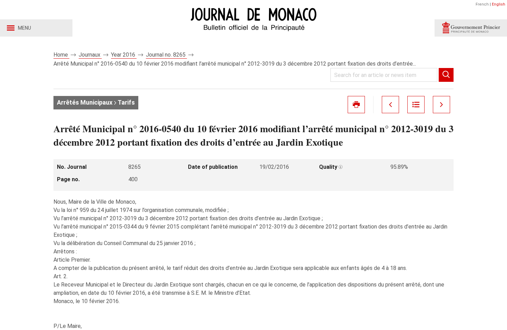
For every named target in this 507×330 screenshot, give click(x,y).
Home (61, 54)
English (498, 4)
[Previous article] (390, 104)
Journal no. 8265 (166, 54)
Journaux (90, 54)
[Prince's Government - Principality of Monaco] (471, 28)
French (482, 4)
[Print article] (356, 104)
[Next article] (441, 104)
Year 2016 (124, 54)
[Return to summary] (416, 104)
